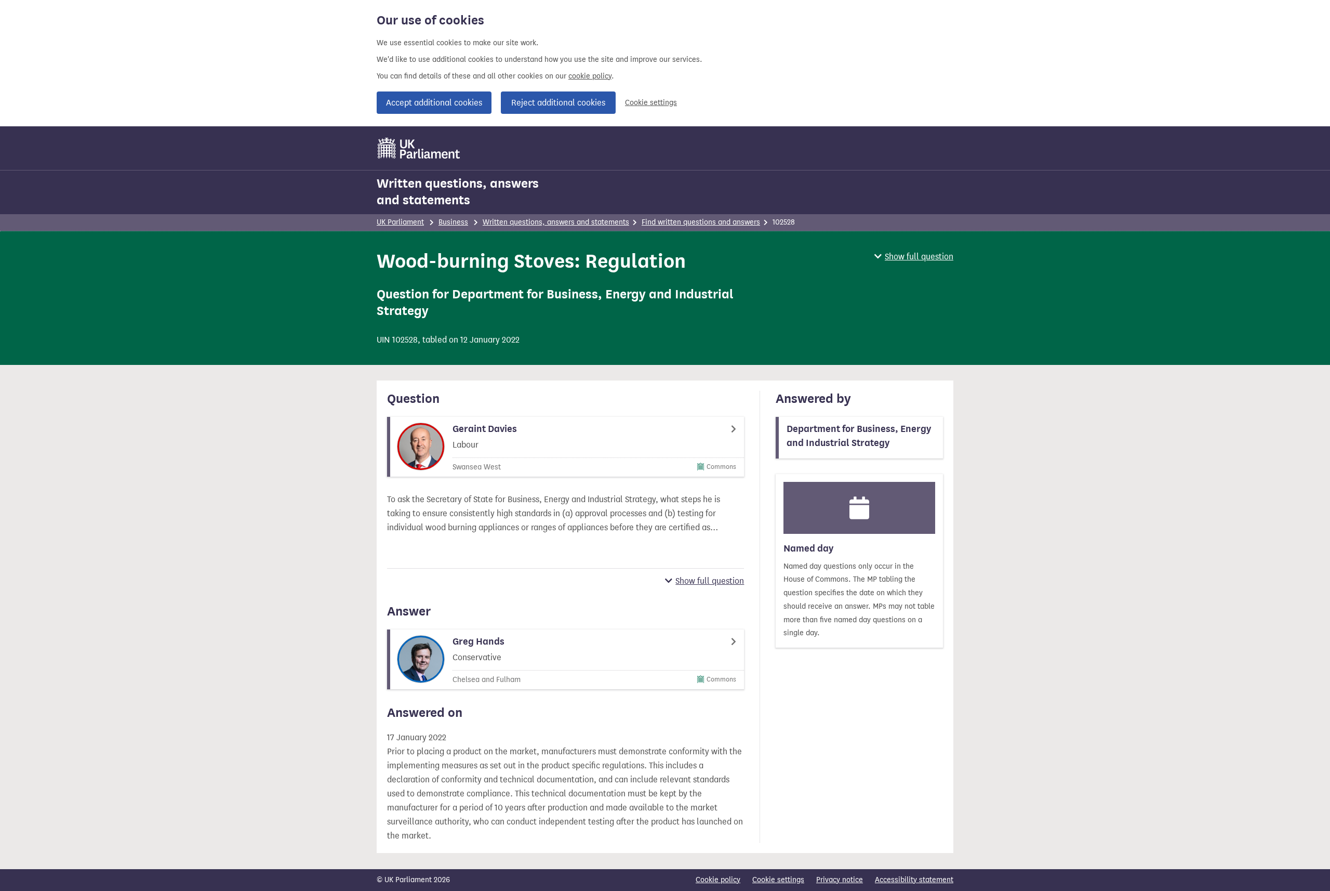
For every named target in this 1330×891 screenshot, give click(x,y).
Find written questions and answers (701, 222)
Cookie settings (651, 102)
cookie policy (589, 76)
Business (453, 222)
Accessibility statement (914, 879)
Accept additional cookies (434, 103)
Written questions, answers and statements (458, 192)
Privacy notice (839, 879)
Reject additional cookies (558, 103)
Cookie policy (718, 879)
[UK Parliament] (419, 148)
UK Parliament (400, 222)
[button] (913, 257)
